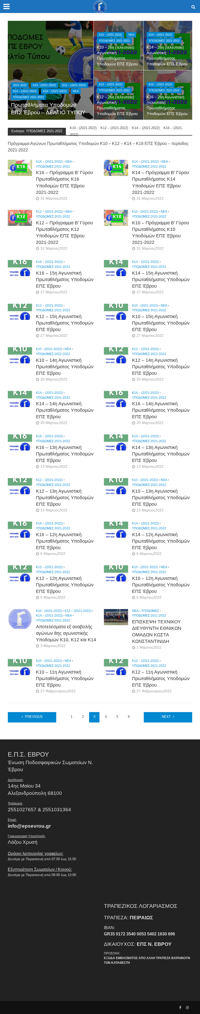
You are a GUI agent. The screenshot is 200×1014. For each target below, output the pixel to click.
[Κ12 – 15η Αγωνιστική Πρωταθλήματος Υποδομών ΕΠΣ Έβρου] (20, 311)
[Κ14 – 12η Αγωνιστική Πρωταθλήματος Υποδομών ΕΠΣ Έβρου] (116, 529)
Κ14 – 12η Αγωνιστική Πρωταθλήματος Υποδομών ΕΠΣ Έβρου (161, 541)
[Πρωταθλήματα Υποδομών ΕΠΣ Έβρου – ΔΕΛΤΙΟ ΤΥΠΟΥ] (50, 70)
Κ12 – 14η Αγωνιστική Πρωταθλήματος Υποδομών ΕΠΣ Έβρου (161, 367)
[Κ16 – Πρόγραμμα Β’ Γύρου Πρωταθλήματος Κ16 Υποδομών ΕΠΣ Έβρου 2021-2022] (20, 167)
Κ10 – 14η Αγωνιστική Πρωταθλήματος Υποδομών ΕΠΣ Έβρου (64, 367)
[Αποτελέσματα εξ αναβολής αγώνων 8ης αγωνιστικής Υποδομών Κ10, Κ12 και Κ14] (20, 618)
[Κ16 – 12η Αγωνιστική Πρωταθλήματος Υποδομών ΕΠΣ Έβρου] (20, 529)
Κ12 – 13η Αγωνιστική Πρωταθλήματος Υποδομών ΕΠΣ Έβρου (64, 498)
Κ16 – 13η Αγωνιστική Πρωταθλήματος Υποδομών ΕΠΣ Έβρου (64, 454)
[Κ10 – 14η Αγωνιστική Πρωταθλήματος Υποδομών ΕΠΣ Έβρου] (20, 355)
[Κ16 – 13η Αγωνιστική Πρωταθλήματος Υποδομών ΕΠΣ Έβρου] (20, 442)
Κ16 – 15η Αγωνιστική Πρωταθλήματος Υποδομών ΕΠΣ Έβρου (64, 279)
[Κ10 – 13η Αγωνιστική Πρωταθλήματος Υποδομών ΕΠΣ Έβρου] (116, 486)
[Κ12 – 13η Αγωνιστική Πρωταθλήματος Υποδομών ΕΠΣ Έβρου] (20, 486)
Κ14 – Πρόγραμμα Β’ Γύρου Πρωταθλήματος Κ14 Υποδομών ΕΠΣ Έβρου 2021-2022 (160, 182)
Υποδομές (150, 611)
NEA (76, 91)
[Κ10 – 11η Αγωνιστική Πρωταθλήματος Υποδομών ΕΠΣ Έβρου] (20, 666)
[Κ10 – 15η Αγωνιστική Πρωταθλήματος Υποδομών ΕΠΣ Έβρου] (116, 311)
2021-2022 (20, 85)
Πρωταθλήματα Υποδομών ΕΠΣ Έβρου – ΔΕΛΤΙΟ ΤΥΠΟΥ (48, 109)
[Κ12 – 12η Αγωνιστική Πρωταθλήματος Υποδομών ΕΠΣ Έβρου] (20, 573)
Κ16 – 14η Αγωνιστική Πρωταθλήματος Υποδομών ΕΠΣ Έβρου (161, 410)
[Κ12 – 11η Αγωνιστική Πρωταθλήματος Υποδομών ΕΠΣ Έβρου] (116, 666)
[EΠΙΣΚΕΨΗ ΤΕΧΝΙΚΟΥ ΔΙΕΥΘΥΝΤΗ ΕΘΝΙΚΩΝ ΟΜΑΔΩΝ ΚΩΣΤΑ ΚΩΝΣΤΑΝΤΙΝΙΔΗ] (116, 616)
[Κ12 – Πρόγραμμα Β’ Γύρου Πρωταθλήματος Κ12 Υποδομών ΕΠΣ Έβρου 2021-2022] (20, 218)
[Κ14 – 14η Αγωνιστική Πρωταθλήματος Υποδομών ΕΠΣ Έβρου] (20, 398)
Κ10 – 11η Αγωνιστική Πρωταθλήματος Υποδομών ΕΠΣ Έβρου (64, 678)
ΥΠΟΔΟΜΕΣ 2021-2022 (28, 97)
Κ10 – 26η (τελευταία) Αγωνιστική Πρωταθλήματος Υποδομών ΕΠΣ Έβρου (117, 55)
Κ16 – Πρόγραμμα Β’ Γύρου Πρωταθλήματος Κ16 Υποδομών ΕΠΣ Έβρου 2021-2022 (64, 182)
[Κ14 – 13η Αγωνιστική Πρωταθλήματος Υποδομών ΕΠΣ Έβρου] (116, 442)
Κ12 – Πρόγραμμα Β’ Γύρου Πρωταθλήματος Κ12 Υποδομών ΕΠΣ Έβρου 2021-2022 (64, 232)
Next (166, 717)
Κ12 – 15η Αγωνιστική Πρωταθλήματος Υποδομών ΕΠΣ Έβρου (64, 323)
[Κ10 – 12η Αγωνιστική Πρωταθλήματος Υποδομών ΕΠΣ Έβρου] (116, 573)
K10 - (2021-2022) (44, 85)
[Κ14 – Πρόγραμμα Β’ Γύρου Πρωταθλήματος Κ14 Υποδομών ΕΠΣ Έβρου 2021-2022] (116, 167)
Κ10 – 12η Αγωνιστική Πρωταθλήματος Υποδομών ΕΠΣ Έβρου (161, 585)
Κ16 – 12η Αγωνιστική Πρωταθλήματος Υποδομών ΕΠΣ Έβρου (64, 541)
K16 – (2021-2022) (55, 91)
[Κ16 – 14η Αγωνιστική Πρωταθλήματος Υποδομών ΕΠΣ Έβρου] (116, 398)
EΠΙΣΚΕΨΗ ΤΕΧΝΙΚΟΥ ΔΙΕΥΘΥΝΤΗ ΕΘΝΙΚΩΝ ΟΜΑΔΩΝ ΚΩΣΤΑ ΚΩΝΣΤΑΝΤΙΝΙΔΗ (156, 631)
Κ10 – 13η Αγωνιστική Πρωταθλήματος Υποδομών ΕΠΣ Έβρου (161, 498)
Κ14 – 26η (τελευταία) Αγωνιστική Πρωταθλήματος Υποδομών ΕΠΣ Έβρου (167, 55)
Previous (34, 717)
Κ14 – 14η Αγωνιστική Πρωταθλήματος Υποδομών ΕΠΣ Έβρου (64, 410)
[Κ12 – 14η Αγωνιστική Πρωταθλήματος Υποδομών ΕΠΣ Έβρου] (116, 355)
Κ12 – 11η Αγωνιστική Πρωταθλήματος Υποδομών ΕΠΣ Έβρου (161, 678)
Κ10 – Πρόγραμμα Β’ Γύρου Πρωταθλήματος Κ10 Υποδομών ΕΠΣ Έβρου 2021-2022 (160, 232)
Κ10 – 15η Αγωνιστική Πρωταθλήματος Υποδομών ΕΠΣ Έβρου (161, 323)
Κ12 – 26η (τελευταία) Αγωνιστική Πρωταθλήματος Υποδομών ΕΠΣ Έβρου (117, 105)
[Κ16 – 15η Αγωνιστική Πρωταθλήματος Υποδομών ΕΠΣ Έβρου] (20, 267)
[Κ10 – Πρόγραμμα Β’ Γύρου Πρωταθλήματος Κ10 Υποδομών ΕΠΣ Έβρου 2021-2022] (116, 218)
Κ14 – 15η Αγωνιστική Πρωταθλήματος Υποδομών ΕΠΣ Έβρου (161, 279)
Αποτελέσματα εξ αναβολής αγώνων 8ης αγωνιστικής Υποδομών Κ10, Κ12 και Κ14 (66, 633)
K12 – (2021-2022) (74, 85)
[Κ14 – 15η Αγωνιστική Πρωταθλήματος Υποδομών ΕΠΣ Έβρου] (116, 267)
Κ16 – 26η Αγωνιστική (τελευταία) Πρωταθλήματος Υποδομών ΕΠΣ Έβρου (167, 105)
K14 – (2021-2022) (25, 91)
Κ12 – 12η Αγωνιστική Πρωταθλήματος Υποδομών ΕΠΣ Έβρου (64, 585)
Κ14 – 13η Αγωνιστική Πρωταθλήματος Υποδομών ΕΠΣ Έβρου (161, 454)
